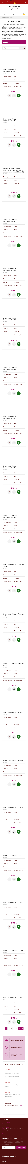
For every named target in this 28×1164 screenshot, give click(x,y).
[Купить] (19, 95)
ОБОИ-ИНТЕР (14, 6)
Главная (4, 17)
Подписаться (21, 1147)
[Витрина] (24, 48)
